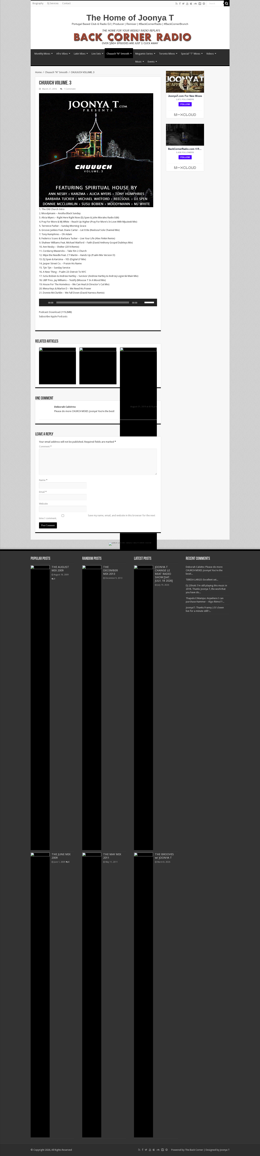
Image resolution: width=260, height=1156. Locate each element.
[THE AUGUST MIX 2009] (40, 707)
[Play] (44, 302)
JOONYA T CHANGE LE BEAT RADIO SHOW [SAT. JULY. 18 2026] (164, 573)
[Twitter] (183, 3)
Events (151, 61)
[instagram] (200, 3)
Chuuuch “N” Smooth (118, 53)
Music (138, 61)
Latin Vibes (79, 53)
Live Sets (96, 53)
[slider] (149, 302)
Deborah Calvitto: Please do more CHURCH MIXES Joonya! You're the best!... (204, 570)
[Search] (227, 3)
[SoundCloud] (195, 3)
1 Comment (70, 89)
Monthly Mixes (42, 53)
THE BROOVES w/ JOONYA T (164, 856)
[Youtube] (187, 3)
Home (38, 72)
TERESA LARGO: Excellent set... (202, 579)
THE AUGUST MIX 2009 (60, 568)
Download (54, 312)
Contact (66, 3)
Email (43, 491)
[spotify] (203, 3)
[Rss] (176, 3)
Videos (210, 53)
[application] (98, 302)
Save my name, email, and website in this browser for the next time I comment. (97, 517)
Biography (38, 3)
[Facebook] (180, 3)
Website (43, 503)
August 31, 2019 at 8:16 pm (143, 406)
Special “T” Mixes (190, 53)
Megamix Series (144, 53)
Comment (45, 446)
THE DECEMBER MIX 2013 (110, 570)
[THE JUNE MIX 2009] (40, 995)
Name (43, 480)
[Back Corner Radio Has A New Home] (130, 36)
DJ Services (52, 3)
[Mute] (141, 302)
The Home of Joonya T (130, 17)
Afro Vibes (62, 53)
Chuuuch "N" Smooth (56, 72)
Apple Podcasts (58, 316)
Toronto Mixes (167, 53)
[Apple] (191, 3)
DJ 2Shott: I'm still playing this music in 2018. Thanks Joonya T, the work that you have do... (206, 589)
